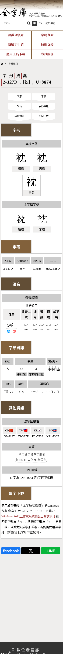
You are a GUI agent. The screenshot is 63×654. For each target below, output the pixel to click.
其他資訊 (19, 116)
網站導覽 (50, 23)
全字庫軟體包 (32, 505)
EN (40, 23)
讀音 (19, 106)
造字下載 (43, 116)
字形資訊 (13, 63)
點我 (14, 532)
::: (1, 1)
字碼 (43, 96)
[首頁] (31, 12)
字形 (19, 96)
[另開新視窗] (10, 550)
